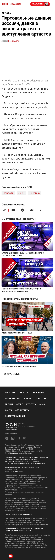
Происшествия (12, 398)
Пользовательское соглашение (17, 529)
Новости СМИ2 (11, 373)
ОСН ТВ (8, 410)
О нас (42, 404)
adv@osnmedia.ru (12, 469)
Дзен (21, 193)
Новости (8, 193)
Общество (24, 393)
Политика (10, 393)
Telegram (34, 193)
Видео (7, 13)
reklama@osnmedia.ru (32, 467)
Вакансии (28, 453)
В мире (27, 398)
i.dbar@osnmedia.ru (17, 463)
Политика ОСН (37, 529)
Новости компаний (15, 416)
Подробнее (20, 510)
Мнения (9, 404)
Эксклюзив (40, 398)
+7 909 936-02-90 (39, 463)
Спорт (19, 404)
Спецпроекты (22, 410)
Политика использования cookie (18, 531)
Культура (31, 404)
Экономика (38, 393)
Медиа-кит (27, 514)
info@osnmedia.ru (17, 453)
